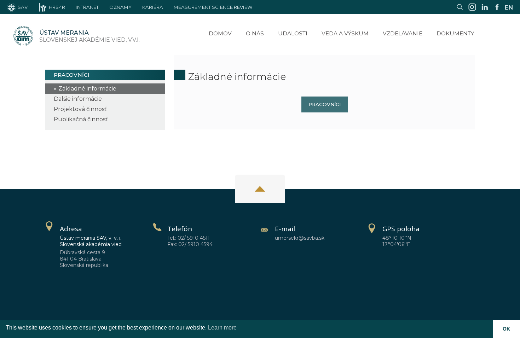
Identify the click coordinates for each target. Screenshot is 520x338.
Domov (220, 33)
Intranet (87, 7)
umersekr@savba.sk (299, 238)
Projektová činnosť (80, 109)
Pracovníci (324, 104)
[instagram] (472, 10)
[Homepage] (23, 36)
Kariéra (152, 7)
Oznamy (120, 7)
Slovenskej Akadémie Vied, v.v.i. (89, 36)
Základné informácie (87, 88)
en (508, 7)
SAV (23, 7)
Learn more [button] (222, 328)
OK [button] (506, 329)
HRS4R (57, 7)
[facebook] (497, 10)
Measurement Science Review (213, 7)
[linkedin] (484, 10)
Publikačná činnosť (81, 119)
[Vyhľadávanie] (460, 10)
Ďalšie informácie (78, 98)
